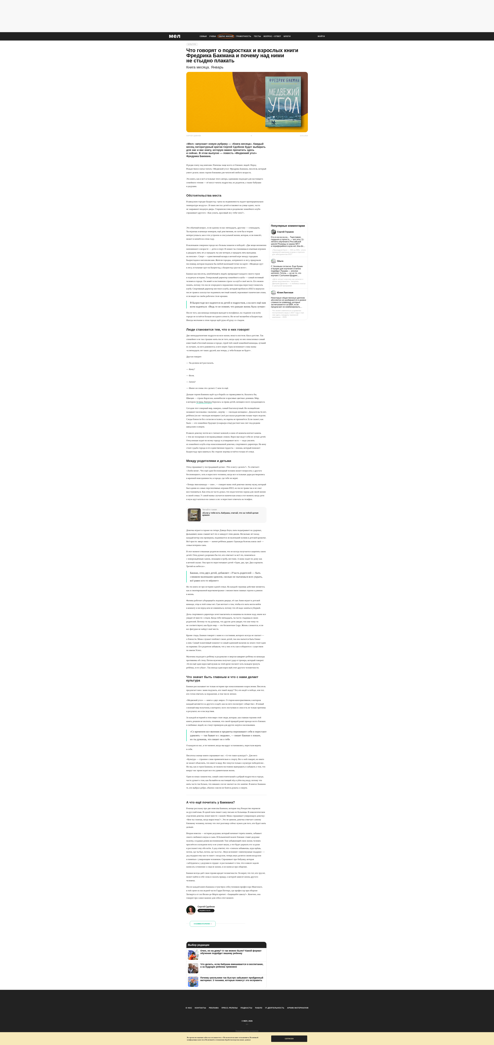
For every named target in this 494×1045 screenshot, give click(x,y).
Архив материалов (297, 1008)
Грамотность (243, 36)
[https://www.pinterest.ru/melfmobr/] (254, 998)
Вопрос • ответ (272, 36)
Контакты (200, 1008)
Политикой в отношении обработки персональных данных (228, 1040)
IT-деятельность (274, 1008)
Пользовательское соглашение (247, 1031)
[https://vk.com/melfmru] (240, 998)
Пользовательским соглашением (236, 1037)
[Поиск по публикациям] (312, 36)
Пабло (258, 1008)
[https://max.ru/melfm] (268, 998)
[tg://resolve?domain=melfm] (226, 998)
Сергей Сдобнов (206, 907)
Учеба (212, 36)
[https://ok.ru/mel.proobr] (261, 998)
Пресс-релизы (230, 1008)
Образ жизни (226, 36)
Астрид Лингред (204, 402)
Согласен (289, 1039)
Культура (192, 44)
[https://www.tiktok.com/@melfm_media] (247, 998)
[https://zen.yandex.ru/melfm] (233, 998)
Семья (203, 36)
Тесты (257, 36)
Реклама (214, 1008)
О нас (189, 1008)
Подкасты (246, 1008)
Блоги (287, 36)
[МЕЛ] (174, 36)
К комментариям (203, 924)
